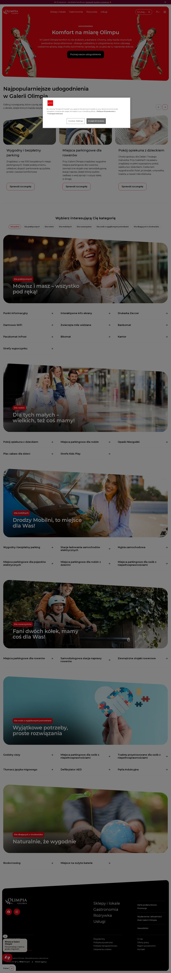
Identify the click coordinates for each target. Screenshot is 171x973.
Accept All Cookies (96, 121)
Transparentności (55, 114)
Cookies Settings (75, 121)
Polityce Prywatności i (106, 111)
